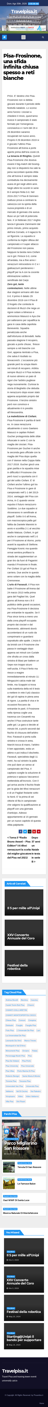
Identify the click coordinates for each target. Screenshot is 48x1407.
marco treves (30, 1040)
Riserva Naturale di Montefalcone (20, 1213)
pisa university (12, 1066)
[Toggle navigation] (23, 37)
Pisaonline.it (38, 1395)
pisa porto (26, 1061)
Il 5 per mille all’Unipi (23, 908)
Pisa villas (10, 1071)
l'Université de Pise (25, 1030)
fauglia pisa (31, 1025)
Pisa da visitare (12, 1061)
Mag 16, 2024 (15, 1345)
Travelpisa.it (24, 11)
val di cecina (21, 1091)
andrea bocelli (12, 1000)
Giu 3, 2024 (14, 1260)
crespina (32, 1020)
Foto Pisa (10, 1030)
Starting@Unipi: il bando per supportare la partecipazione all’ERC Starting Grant (24, 1342)
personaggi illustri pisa (15, 1056)
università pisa (32, 1086)
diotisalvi (9, 1025)
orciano (25, 1051)
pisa (30, 1056)
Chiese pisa (11, 1020)
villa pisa (9, 1101)
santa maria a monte (31, 1076)
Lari (38, 1030)
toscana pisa (25, 1081)
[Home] (4, 37)
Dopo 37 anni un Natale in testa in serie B (36, 849)
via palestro (36, 1091)
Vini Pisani (20, 1101)
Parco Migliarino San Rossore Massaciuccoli (20, 1148)
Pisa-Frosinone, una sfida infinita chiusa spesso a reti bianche (22, 67)
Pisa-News (10, 1251)
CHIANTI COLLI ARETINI (16, 1010)
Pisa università (27, 1066)
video (20, 1096)
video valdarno (32, 1096)
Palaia (34, 1051)
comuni (22, 1020)
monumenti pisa (12, 1051)
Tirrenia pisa (11, 1081)
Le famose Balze (26, 1183)
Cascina (34, 1000)
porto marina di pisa (26, 1071)
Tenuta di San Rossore (29, 1167)
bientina (24, 1000)
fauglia (19, 1025)
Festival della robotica (17, 967)
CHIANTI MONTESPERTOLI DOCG (21, 1015)
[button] (43, 37)
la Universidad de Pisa (15, 1035)
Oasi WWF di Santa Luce (16, 1200)
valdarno (9, 1091)
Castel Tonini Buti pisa (15, 1005)
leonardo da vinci (13, 1040)
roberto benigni (12, 1076)
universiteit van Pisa (14, 1086)
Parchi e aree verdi (11, 1139)
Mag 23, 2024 (15, 1317)
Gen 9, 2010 (12, 1154)
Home (41, 1403)
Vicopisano (10, 1096)
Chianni (30, 1005)
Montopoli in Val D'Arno (15, 1046)
